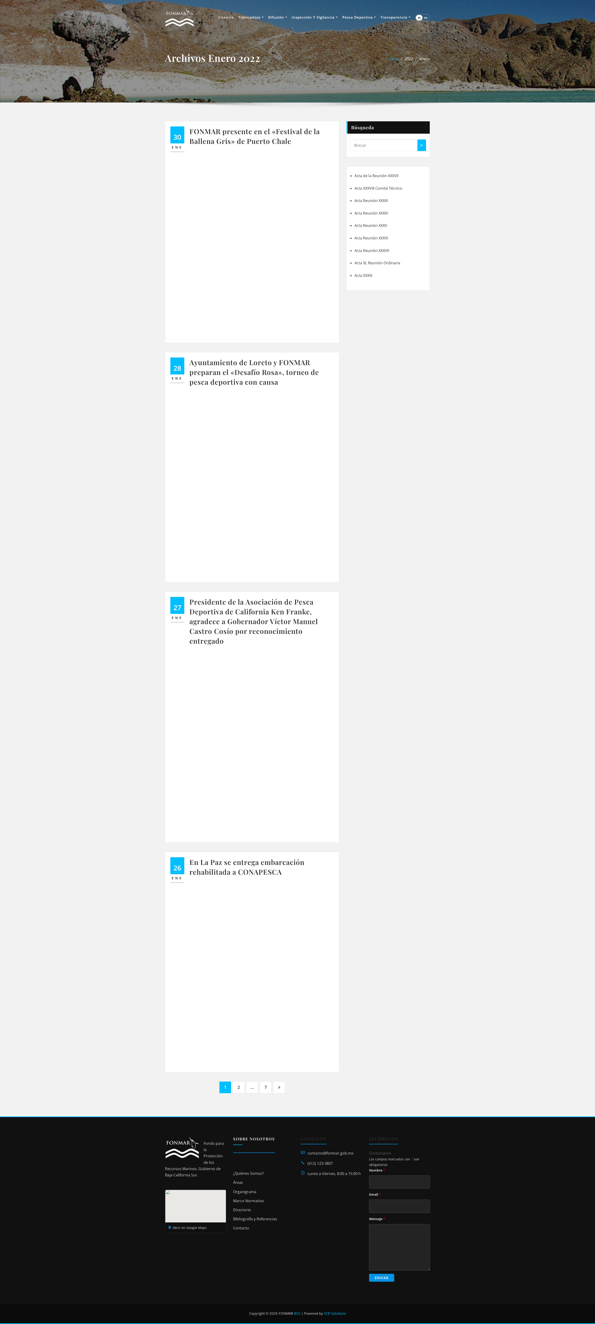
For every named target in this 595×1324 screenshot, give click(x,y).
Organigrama (244, 1191)
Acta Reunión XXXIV (371, 213)
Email (375, 1194)
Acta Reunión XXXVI (371, 238)
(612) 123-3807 (320, 1163)
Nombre (377, 1170)
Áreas (238, 1182)
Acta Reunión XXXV (370, 225)
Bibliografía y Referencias (255, 1218)
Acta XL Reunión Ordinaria (377, 262)
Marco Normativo (248, 1200)
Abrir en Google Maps (190, 1227)
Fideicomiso (250, 17)
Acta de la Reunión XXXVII (376, 175)
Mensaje (377, 1219)
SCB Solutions (335, 1313)
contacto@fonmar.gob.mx (330, 1153)
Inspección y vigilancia (314, 17)
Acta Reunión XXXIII (371, 200)
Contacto (241, 1228)
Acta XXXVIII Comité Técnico (378, 188)
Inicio (393, 58)
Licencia (226, 17)
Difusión (276, 17)
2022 (409, 58)
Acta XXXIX (363, 275)
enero (425, 58)
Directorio (242, 1209)
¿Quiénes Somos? (248, 1173)
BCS (297, 1313)
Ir (421, 145)
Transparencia (394, 17)
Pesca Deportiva (358, 17)
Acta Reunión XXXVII (371, 250)
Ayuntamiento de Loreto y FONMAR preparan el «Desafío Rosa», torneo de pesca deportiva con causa (254, 372)
